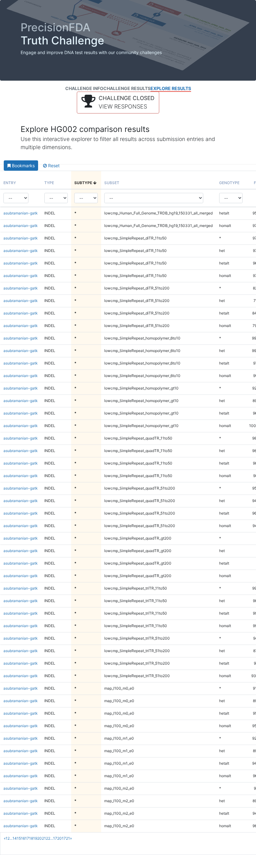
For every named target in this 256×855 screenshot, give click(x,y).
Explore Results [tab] (170, 88)
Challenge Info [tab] (84, 88)
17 (27, 838)
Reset (53, 165)
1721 (66, 838)
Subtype (83, 182)
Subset (111, 182)
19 (35, 838)
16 (23, 838)
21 (44, 838)
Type (49, 182)
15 (19, 838)
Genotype (229, 182)
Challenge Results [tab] (126, 88)
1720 (57, 838)
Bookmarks (23, 165)
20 (39, 838)
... (11, 838)
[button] (118, 102)
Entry (9, 182)
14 (14, 838)
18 (31, 838)
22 (48, 838)
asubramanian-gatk (20, 213)
